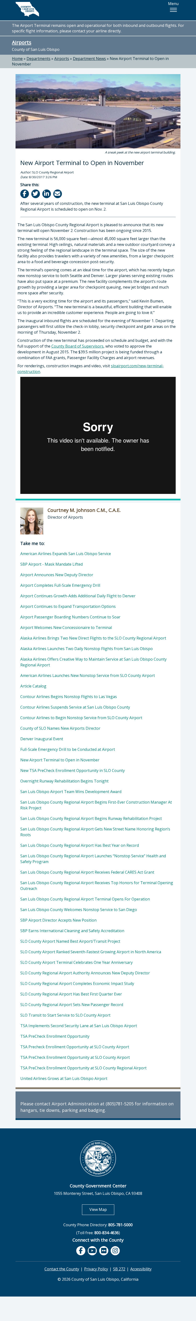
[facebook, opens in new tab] (81, 1251)
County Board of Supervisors (77, 346)
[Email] (58, 194)
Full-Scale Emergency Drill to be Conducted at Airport (67, 749)
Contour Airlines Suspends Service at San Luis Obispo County (75, 707)
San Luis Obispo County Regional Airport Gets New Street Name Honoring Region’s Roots (95, 831)
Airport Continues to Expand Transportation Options (68, 606)
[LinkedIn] (47, 194)
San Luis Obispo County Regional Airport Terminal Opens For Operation (85, 899)
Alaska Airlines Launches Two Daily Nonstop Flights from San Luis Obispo (86, 648)
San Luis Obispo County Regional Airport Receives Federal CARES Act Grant (87, 872)
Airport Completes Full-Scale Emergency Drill (60, 585)
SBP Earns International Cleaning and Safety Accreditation (72, 930)
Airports (21, 42)
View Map (101, 1209)
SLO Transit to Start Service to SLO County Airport (65, 1015)
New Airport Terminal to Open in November (59, 760)
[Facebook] (25, 194)
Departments (38, 58)
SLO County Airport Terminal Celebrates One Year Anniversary (76, 962)
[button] (173, 9)
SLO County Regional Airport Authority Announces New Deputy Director (85, 973)
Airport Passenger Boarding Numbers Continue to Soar (70, 617)
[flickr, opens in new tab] (104, 1251)
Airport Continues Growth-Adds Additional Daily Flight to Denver (78, 595)
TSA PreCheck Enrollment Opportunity (54, 1036)
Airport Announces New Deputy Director (56, 574)
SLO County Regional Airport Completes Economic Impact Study (77, 983)
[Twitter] (36, 194)
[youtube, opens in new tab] (92, 1251)
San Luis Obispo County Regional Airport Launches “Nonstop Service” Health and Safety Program (93, 858)
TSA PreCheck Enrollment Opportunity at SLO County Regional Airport (83, 1068)
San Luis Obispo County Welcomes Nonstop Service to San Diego (78, 909)
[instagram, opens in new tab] (115, 1251)
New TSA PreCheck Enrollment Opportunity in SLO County (72, 770)
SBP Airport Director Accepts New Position (58, 920)
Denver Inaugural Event (41, 738)
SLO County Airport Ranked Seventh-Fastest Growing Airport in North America (90, 951)
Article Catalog (33, 686)
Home (17, 58)
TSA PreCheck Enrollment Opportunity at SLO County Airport (75, 1057)
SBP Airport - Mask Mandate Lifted (51, 564)
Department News (89, 58)
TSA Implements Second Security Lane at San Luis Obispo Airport (78, 1025)
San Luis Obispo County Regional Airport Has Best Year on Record (79, 845)
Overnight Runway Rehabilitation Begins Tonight (64, 781)
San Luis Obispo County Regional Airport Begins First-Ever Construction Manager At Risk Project (96, 805)
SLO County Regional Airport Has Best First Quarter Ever (71, 994)
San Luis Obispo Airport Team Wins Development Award (70, 791)
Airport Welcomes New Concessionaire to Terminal (66, 627)
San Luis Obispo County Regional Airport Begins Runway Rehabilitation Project (91, 818)
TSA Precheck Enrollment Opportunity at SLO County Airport (74, 1046)
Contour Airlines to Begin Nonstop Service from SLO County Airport (81, 717)
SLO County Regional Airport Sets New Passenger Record (71, 1004)
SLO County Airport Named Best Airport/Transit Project (70, 941)
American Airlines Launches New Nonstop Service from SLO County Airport (87, 675)
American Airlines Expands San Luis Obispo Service (65, 553)
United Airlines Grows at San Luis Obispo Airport (63, 1078)
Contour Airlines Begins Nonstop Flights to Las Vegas (68, 696)
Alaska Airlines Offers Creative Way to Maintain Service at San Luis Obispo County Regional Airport (93, 662)
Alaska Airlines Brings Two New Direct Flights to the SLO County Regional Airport (93, 638)
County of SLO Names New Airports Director (60, 728)
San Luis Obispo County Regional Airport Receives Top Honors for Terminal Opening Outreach (96, 885)
